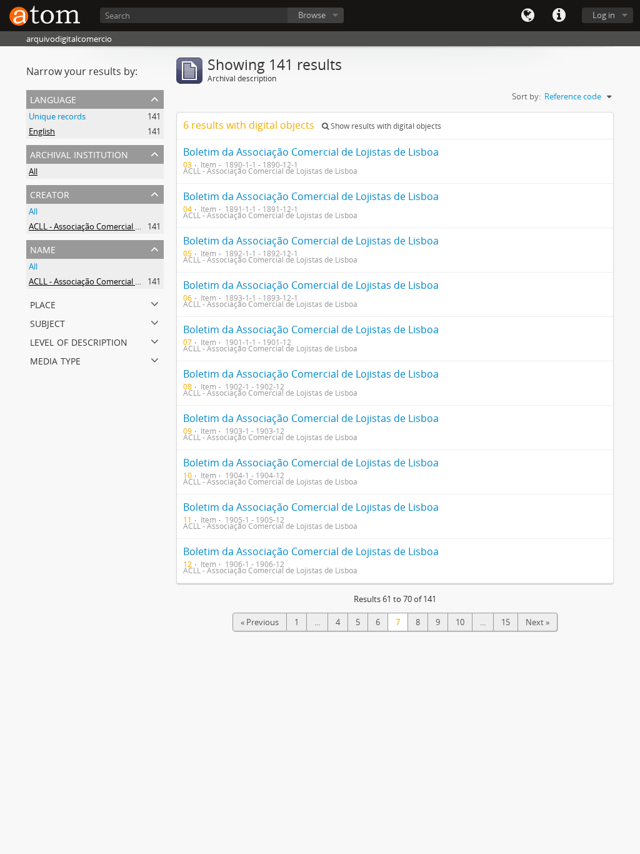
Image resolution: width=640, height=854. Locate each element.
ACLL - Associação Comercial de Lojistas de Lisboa (120, 226)
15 (505, 622)
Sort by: (526, 96)
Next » (537, 622)
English (42, 131)
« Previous (260, 622)
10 (460, 622)
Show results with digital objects (385, 126)
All (33, 171)
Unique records (57, 116)
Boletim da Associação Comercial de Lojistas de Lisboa (311, 152)
